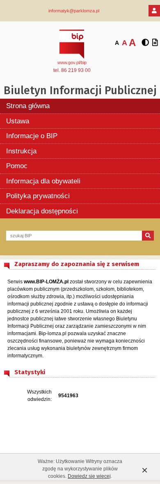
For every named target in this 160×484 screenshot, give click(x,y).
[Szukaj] (148, 236)
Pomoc (16, 166)
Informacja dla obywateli (43, 181)
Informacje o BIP (31, 136)
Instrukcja (21, 151)
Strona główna (28, 106)
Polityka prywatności (38, 196)
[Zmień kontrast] (145, 43)
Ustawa (17, 121)
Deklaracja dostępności (42, 211)
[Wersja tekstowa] (155, 43)
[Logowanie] (154, 10)
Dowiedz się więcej (89, 476)
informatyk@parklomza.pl (73, 10)
